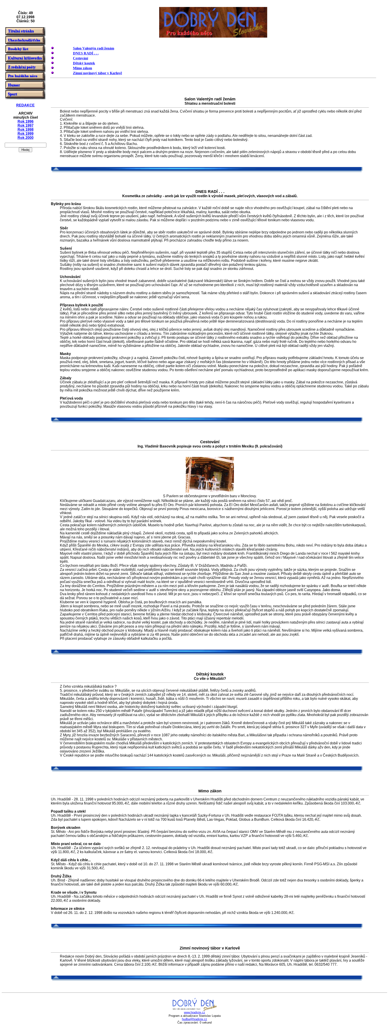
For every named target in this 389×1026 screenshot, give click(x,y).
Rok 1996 (26, 121)
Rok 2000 (26, 138)
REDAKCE (25, 105)
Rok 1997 (26, 125)
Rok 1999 (26, 134)
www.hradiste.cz (194, 1012)
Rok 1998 (26, 129)
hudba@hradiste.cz (194, 1019)
